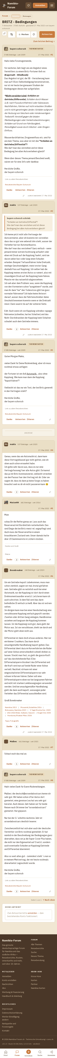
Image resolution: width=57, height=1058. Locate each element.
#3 (51, 350)
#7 (51, 747)
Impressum (7, 1009)
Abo (4, 988)
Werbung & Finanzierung (13, 992)
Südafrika (15, 16)
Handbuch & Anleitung (12, 996)
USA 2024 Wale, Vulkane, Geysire (21, 713)
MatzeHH (14, 502)
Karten (34, 980)
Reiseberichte (37, 948)
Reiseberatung (37, 960)
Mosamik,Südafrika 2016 (31, 707)
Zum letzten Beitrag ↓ (44, 41)
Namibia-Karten (38, 988)
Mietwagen (27, 16)
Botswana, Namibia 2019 (15, 710)
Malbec (13, 741)
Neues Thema (37, 956)
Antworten (47, 34)
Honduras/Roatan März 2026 (19, 715)
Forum (5, 16)
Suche (34, 952)
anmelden (32, 913)
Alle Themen (36, 944)
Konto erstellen (9, 980)
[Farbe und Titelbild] (34, 34)
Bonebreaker (16, 570)
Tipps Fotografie (12, 721)
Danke (9, 190)
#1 (51, 54)
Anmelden (40, 5)
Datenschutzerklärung (12, 1013)
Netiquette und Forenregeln (9, 1025)
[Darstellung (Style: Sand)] (29, 5)
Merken (24, 34)
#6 (51, 576)
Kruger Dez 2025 (44, 713)
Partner (34, 984)
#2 (51, 211)
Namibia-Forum (13, 5)
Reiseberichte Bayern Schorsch (18, 184)
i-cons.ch (49, 1039)
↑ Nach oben (49, 900)
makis (13, 205)
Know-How (36, 976)
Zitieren (30, 190)
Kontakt (5, 1030)
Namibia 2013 (11, 707)
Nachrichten (7, 984)
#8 (51, 780)
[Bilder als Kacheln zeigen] (11, 34)
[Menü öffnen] (52, 5)
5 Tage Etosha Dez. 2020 (40, 710)
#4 (51, 450)
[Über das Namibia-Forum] (4, 5)
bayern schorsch (18, 49)
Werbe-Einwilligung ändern (10, 1018)
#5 (51, 508)
